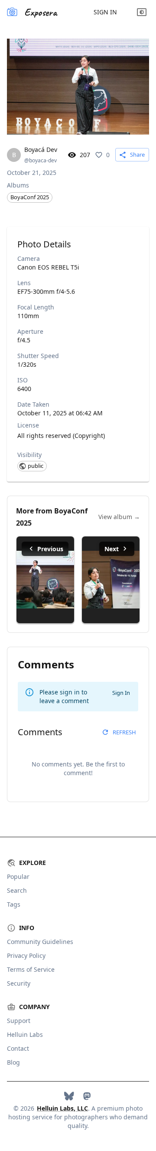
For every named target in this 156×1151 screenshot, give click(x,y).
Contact (18, 1048)
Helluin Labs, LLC (62, 1108)
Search (17, 890)
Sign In (105, 12)
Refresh (124, 732)
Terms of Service (31, 969)
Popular (18, 876)
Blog (13, 1062)
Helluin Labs (25, 1034)
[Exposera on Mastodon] (86, 1096)
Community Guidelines (40, 941)
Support (18, 1020)
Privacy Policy (26, 955)
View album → (119, 517)
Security (18, 983)
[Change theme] (141, 12)
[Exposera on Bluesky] (69, 1096)
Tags (13, 904)
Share (137, 154)
